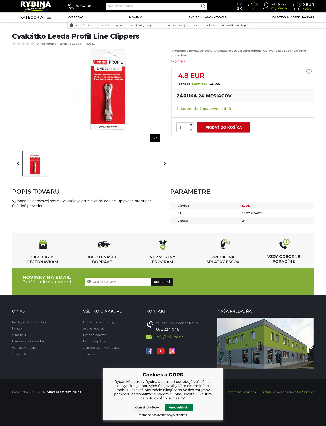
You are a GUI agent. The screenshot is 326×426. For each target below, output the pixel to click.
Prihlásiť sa (278, 4)
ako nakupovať (93, 328)
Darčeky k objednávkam (293, 17)
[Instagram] (172, 351)
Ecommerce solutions (240, 392)
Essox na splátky (94, 341)
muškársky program (143, 25)
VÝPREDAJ (76, 17)
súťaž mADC (21, 335)
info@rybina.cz (169, 337)
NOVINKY (136, 17)
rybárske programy (112, 25)
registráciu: (200, 84)
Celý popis (178, 61)
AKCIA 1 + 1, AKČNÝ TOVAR (207, 17)
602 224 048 (83, 6)
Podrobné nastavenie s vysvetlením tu (163, 415)
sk (239, 8)
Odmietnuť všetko (147, 407)
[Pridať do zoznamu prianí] (309, 72)
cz (239, 4)
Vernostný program (25, 347)
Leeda (76, 43)
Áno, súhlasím (179, 407)
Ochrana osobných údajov (101, 347)
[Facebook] (149, 351)
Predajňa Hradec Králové (29, 322)
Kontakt (17, 328)
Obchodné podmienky (99, 322)
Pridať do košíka (224, 127)
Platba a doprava (95, 335)
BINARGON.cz (266, 392)
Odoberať (162, 281)
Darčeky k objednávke (28, 341)
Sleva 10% (19, 354)
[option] (34, 163)
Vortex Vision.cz (303, 392)
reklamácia (90, 354)
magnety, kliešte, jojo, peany (180, 25)
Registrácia (279, 8)
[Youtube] (161, 351)
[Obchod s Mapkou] (265, 343)
